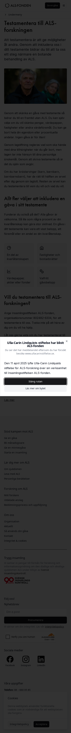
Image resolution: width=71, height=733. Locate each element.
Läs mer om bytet (35, 388)
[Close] (66, 341)
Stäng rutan (35, 381)
